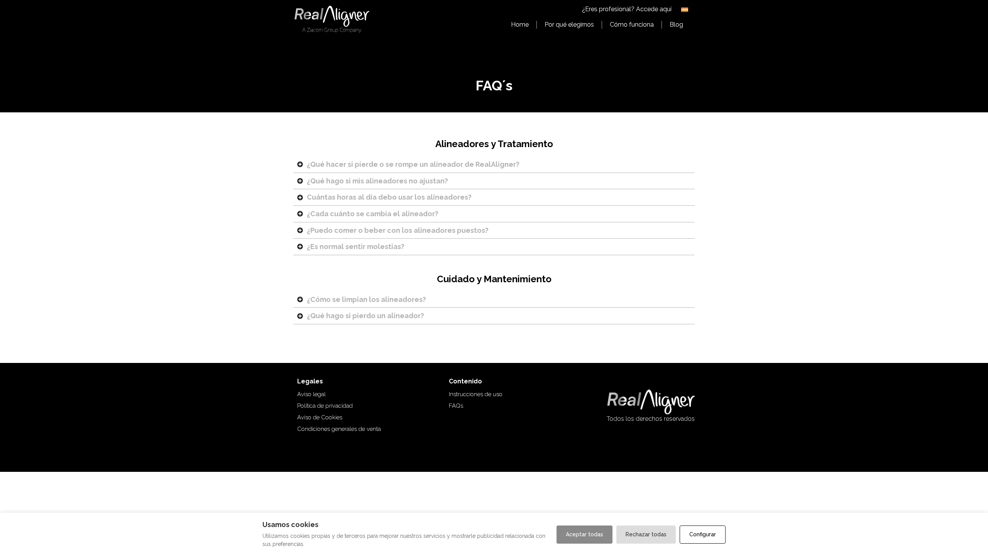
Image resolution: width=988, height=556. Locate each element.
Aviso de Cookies (319, 417)
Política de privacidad (325, 405)
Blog (676, 24)
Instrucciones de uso (475, 394)
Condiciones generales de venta (339, 428)
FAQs (456, 405)
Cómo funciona (632, 24)
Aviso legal (311, 394)
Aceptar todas (584, 534)
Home (520, 24)
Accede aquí (654, 9)
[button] (685, 9)
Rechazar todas (646, 534)
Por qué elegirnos (569, 24)
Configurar (702, 534)
